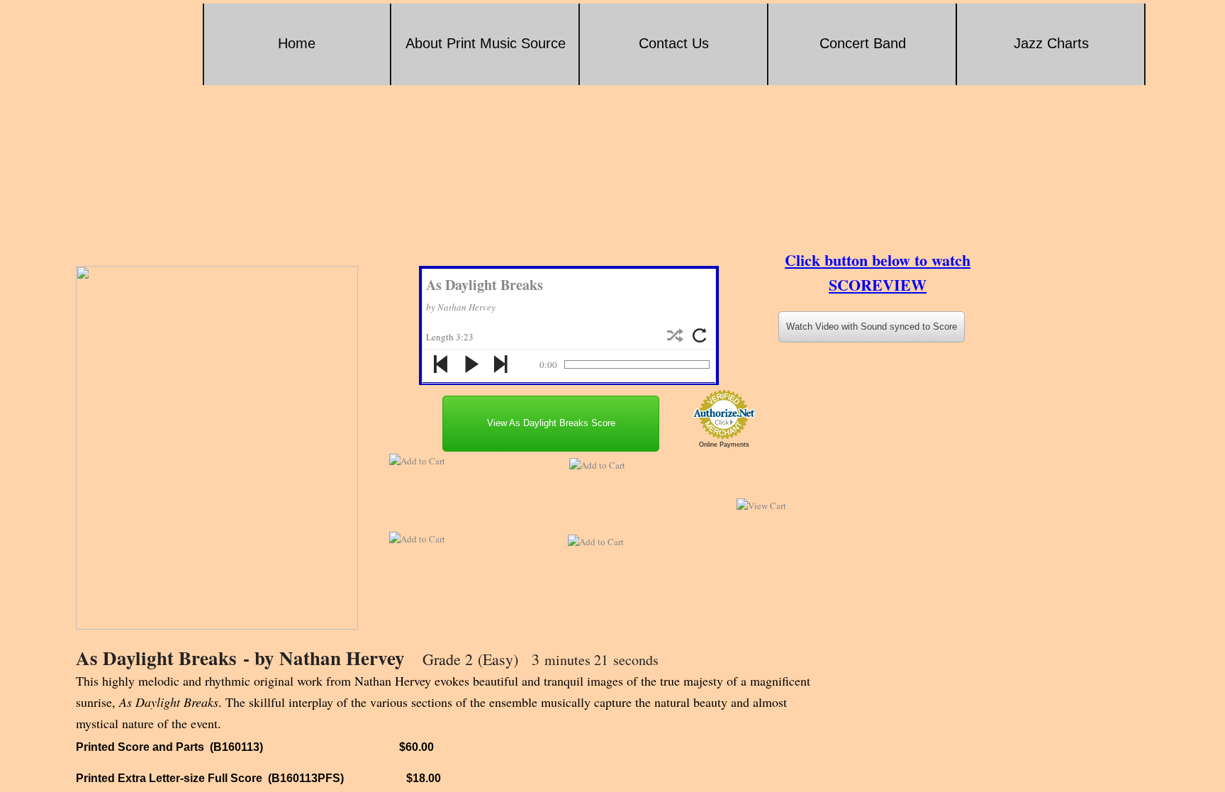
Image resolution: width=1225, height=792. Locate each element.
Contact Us (674, 43)
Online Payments (724, 444)
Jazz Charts (1051, 43)
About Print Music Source (485, 43)
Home (296, 43)
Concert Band (863, 43)
